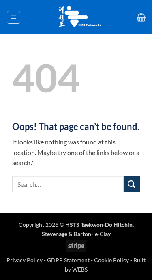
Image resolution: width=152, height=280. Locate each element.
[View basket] (141, 17)
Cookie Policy (111, 260)
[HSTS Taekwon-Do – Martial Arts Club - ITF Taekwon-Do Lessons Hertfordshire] (79, 17)
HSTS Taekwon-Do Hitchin (99, 224)
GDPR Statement (68, 260)
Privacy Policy (25, 260)
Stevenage (54, 233)
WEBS (80, 269)
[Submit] (132, 184)
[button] (13, 17)
